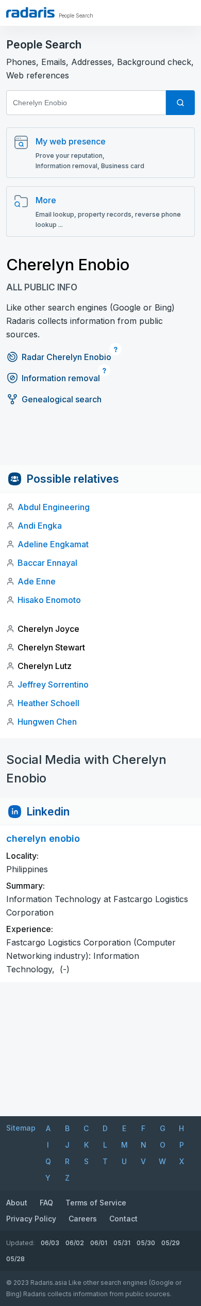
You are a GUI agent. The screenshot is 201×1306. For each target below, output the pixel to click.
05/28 (15, 1259)
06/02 (74, 1243)
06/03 (50, 1243)
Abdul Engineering (54, 507)
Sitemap (21, 1127)
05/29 (170, 1243)
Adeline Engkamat (53, 544)
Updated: (20, 1243)
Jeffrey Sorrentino (53, 684)
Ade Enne (37, 581)
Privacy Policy (31, 1218)
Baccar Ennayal (47, 563)
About (16, 1202)
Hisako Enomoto (49, 600)
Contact (123, 1218)
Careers (83, 1218)
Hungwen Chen (47, 721)
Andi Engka (40, 525)
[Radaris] (30, 12)
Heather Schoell (48, 703)
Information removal (61, 378)
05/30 (146, 1243)
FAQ (46, 1202)
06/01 (98, 1243)
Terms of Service (95, 1202)
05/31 (121, 1243)
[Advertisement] (100, 442)
